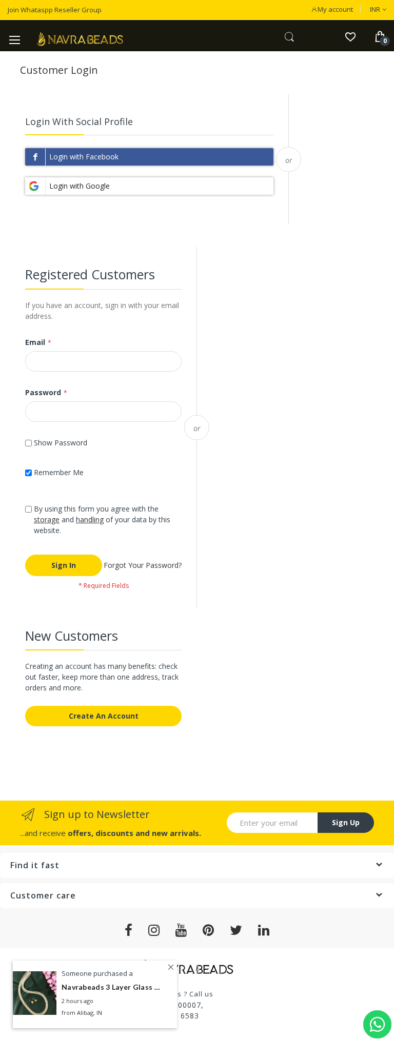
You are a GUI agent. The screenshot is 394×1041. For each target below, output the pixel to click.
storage (47, 519)
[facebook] (129, 930)
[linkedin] (264, 930)
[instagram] (154, 930)
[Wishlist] (350, 36)
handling (90, 519)
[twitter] (236, 930)
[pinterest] (208, 930)
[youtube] (181, 930)
